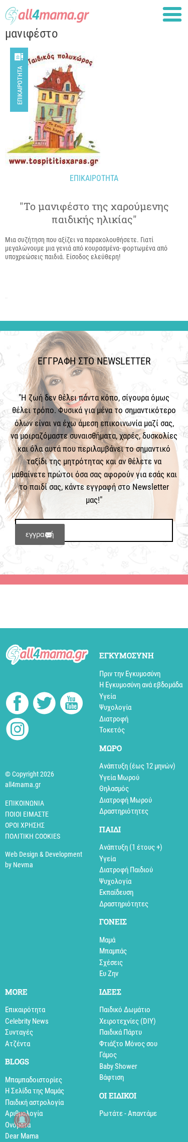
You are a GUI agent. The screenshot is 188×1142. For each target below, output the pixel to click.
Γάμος (108, 1054)
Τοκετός (112, 729)
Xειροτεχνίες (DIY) (127, 1021)
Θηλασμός (114, 788)
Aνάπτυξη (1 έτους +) (130, 847)
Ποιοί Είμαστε (27, 814)
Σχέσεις (111, 962)
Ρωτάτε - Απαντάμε (128, 1113)
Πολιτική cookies (32, 836)
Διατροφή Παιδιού (126, 869)
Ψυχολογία (115, 707)
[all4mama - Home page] (47, 13)
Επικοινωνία (24, 803)
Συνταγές (19, 1032)
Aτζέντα (17, 1043)
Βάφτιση (111, 1077)
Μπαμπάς (113, 951)
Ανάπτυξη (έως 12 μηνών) (137, 766)
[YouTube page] (71, 704)
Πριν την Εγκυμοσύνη (129, 673)
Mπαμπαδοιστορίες (33, 1079)
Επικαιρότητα (20, 85)
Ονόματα (18, 1124)
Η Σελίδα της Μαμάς (34, 1090)
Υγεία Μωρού (119, 777)
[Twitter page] (44, 704)
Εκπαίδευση (116, 892)
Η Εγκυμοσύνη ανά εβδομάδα (140, 684)
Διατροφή (113, 718)
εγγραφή (40, 534)
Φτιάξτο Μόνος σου (128, 1043)
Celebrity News (27, 1021)
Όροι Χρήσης (25, 825)
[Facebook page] (17, 704)
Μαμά (107, 939)
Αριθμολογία (24, 1113)
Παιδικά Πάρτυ (120, 1032)
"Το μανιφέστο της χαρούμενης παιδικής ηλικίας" (94, 213)
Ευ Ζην (108, 973)
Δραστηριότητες (123, 811)
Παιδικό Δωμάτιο (124, 1009)
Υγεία (107, 696)
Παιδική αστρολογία (34, 1102)
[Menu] (172, 14)
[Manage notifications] (22, 1120)
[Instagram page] (17, 730)
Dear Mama (22, 1135)
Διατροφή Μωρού (125, 800)
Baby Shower (118, 1066)
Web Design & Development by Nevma (43, 859)
